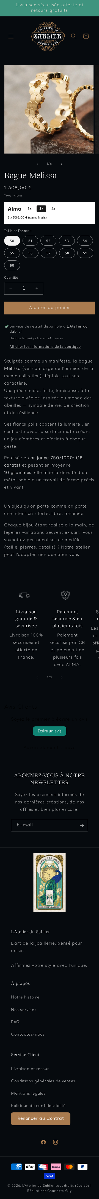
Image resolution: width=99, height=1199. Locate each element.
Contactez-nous (28, 1034)
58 (67, 253)
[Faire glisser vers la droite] (62, 164)
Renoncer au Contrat (41, 1118)
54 (85, 240)
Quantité (11, 277)
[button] (11, 36)
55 (12, 253)
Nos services (23, 1010)
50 (12, 240)
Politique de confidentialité (38, 1106)
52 (48, 240)
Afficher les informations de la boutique (45, 346)
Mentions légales (28, 1093)
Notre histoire (25, 997)
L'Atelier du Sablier (38, 1186)
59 (85, 253)
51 (30, 240)
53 (67, 240)
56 (30, 253)
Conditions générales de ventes (43, 1081)
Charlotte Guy (59, 1191)
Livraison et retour (30, 1069)
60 (12, 265)
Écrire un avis (50, 731)
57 (48, 253)
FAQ (15, 1022)
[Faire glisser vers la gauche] (37, 164)
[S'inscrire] (82, 825)
